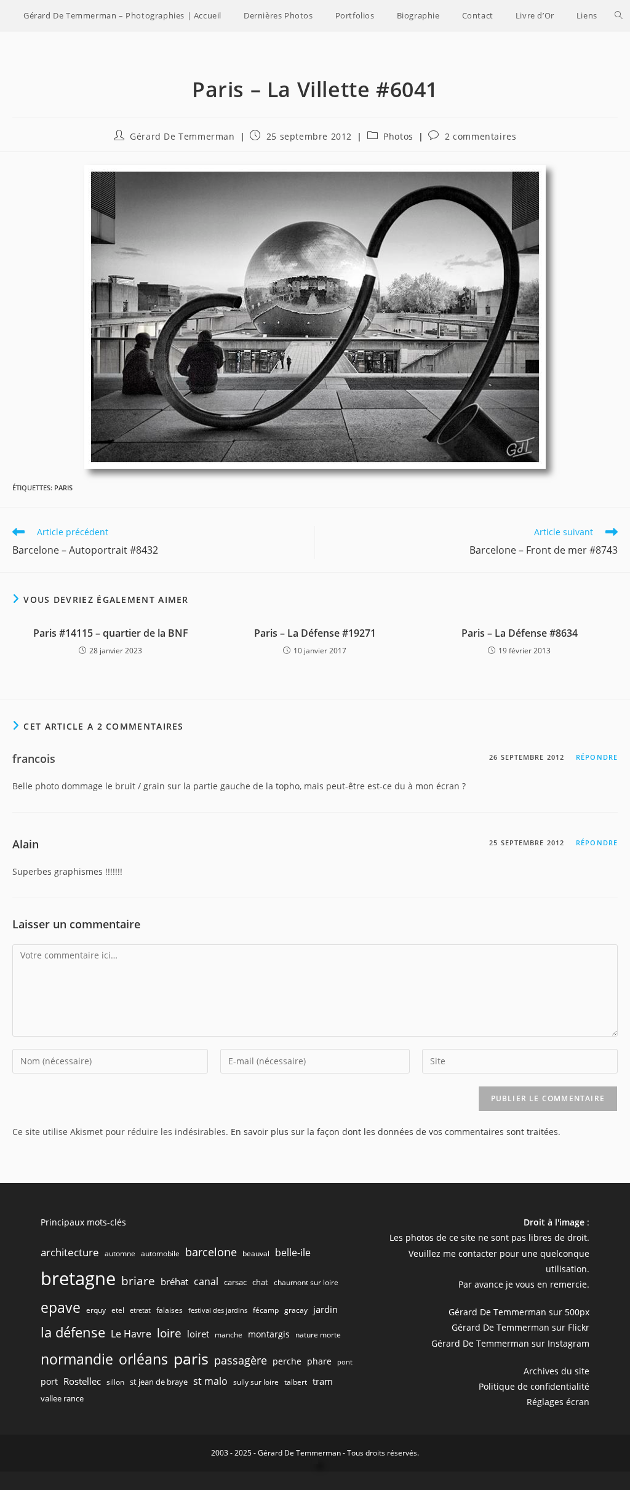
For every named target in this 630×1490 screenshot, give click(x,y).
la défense (73, 1332)
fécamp (266, 1310)
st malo (210, 1381)
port (49, 1381)
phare (319, 1361)
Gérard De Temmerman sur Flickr (520, 1327)
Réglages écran (558, 1402)
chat (260, 1282)
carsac (235, 1282)
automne (120, 1253)
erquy (96, 1310)
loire (169, 1333)
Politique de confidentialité (534, 1386)
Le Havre (131, 1334)
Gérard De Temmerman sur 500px (519, 1312)
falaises (169, 1310)
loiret (198, 1334)
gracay (296, 1310)
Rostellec (82, 1381)
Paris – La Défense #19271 (315, 633)
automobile (160, 1253)
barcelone (211, 1252)
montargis (269, 1334)
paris (63, 487)
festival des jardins (217, 1310)
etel (117, 1310)
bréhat (174, 1281)
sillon (115, 1382)
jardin (325, 1309)
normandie (77, 1359)
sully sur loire (256, 1382)
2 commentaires (480, 136)
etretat (140, 1310)
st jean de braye (159, 1381)
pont (345, 1362)
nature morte (318, 1334)
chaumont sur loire (306, 1282)
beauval (255, 1253)
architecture (70, 1252)
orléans (143, 1359)
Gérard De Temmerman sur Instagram (510, 1343)
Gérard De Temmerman (182, 136)
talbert (295, 1382)
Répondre (597, 757)
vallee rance (62, 1398)
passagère (240, 1360)
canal (206, 1281)
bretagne (78, 1278)
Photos (398, 136)
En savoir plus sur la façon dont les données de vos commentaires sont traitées (394, 1131)
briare (138, 1280)
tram (323, 1381)
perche (287, 1361)
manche (228, 1334)
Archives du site (556, 1371)
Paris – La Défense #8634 (519, 633)
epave (61, 1307)
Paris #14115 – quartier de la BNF (110, 633)
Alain (25, 844)
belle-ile (293, 1252)
